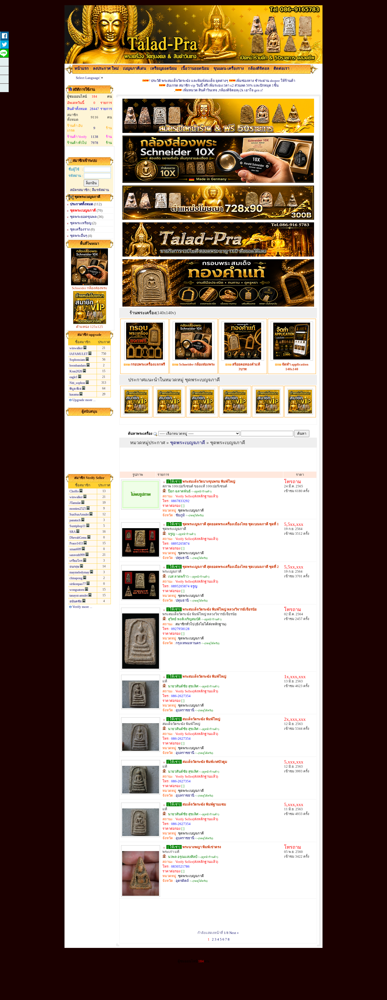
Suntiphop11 (78, 526)
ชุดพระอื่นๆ (79, 236)
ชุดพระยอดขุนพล (83, 217)
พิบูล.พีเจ (75, 389)
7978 (94, 143)
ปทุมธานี (182, 558)
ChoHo (74, 491)
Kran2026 (76, 371)
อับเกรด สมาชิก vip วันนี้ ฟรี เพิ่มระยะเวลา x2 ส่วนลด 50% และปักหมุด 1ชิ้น (222, 85)
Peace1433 (76, 543)
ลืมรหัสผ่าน (100, 190)
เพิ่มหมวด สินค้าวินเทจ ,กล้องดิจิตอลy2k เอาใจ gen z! (223, 90)
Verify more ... (82, 607)
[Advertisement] (89, 445)
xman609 (75, 549)
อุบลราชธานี (185, 710)
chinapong (76, 578)
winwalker (76, 348)
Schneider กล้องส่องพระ (89, 288)
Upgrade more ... (84, 400)
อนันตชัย (76, 601)
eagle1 (73, 377)
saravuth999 (77, 555)
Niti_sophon (77, 383)
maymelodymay (79, 572)
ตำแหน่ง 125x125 (89, 327)
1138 (94, 137)
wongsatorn (77, 590)
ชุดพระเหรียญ (80, 223)
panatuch (75, 520)
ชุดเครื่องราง (80, 229)
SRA (73, 532)
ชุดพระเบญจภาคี (83, 210)
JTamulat (75, 503)
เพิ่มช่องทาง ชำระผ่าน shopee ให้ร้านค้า (265, 81)
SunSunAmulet (79, 514)
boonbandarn (78, 365)
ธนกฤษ (74, 566)
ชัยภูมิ (180, 515)
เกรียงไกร (76, 561)
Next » (234, 933)
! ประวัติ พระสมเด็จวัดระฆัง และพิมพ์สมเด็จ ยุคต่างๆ (188, 81)
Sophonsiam (77, 360)
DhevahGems (78, 537)
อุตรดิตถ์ (182, 881)
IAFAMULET (79, 354)
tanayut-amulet (79, 595)
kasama (74, 394)
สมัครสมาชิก (80, 190)
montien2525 (78, 509)
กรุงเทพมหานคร (188, 643)
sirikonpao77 (78, 584)
